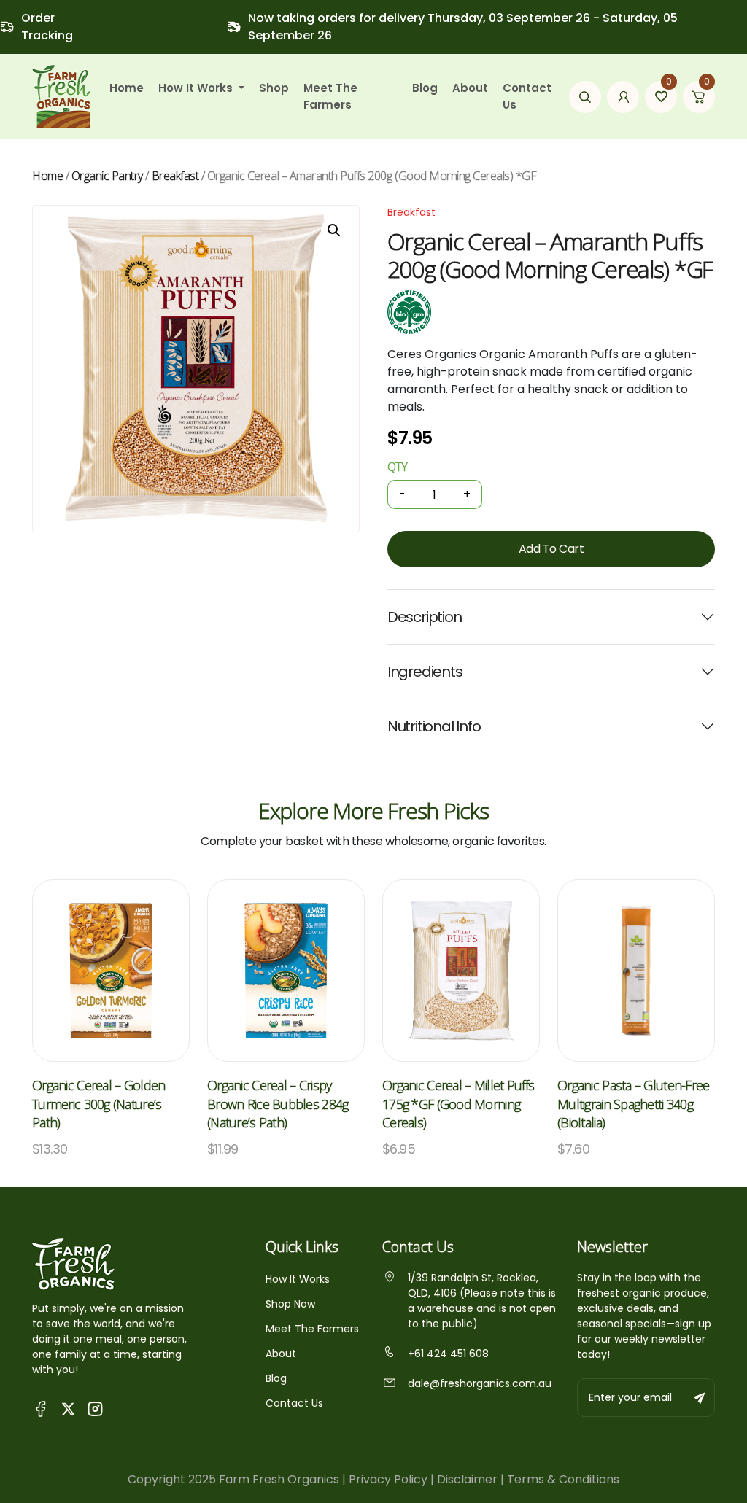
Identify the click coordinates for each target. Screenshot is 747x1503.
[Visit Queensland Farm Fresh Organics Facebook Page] (41, 1407)
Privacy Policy (388, 1479)
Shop (274, 88)
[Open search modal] (585, 97)
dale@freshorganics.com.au (479, 1383)
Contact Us (527, 96)
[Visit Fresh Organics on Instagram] (95, 1407)
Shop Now (290, 1304)
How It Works (298, 1279)
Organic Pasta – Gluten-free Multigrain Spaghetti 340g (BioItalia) (633, 1103)
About (470, 88)
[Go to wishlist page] (661, 97)
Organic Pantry (107, 176)
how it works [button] (197, 88)
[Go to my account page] (623, 97)
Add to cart (551, 548)
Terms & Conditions (563, 1479)
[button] (334, 230)
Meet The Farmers (312, 1328)
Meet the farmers (330, 96)
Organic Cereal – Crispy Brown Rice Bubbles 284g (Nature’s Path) (277, 1103)
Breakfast (175, 176)
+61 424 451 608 (448, 1353)
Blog (425, 88)
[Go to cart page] (699, 97)
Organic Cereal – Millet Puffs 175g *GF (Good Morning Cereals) (458, 1103)
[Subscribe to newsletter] (700, 1397)
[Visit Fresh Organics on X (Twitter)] (68, 1407)
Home (126, 88)
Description (424, 617)
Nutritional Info (434, 726)
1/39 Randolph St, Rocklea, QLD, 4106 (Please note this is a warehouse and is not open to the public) (482, 1300)
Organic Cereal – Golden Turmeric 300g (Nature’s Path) (98, 1103)
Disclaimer (467, 1479)
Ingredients (424, 671)
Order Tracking (47, 26)
